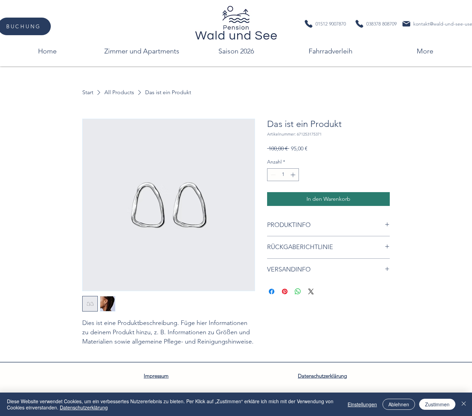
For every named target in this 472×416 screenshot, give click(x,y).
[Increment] (293, 175)
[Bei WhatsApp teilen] (298, 291)
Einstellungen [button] (362, 404)
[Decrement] (272, 175)
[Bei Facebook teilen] (271, 291)
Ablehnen (398, 404)
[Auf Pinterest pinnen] (285, 291)
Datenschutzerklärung (84, 407)
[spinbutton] (283, 175)
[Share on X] (311, 291)
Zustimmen (437, 404)
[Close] (464, 404)
